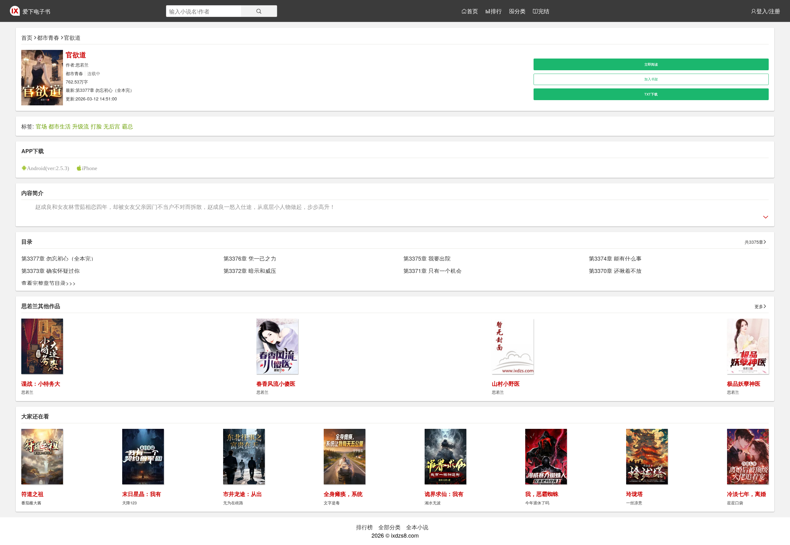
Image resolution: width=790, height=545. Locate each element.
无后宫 (111, 126)
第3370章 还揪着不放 (615, 270)
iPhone (89, 168)
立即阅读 (651, 64)
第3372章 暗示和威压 (249, 270)
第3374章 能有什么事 (615, 258)
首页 (472, 11)
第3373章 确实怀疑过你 (50, 270)
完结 (543, 11)
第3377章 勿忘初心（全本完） (105, 90)
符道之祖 (32, 494)
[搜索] (259, 11)
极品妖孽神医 (743, 384)
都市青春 (48, 37)
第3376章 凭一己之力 (249, 258)
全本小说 (417, 527)
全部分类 (389, 527)
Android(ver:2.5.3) (48, 168)
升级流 (80, 126)
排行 (496, 11)
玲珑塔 (634, 494)
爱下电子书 (36, 11)
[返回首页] (15, 13)
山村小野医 (506, 384)
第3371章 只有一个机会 (432, 270)
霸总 (127, 126)
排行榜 (364, 527)
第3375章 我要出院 (427, 258)
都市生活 (59, 126)
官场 (41, 126)
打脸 (96, 126)
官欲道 (72, 37)
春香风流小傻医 (275, 384)
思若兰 (82, 64)
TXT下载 (651, 94)
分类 (520, 11)
